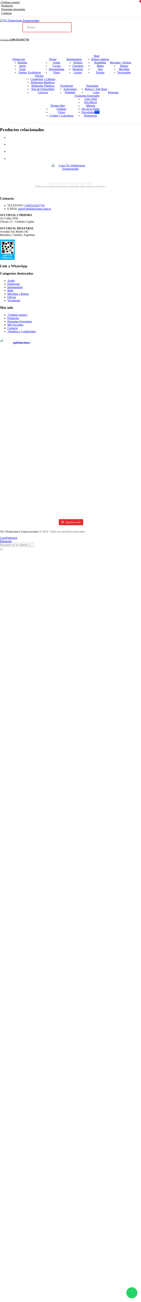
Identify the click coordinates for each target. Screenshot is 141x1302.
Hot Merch (90, 102)
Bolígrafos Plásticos (42, 85)
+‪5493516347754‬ (34, 205)
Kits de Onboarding (42, 89)
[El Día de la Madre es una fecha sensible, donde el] (106, 439)
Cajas (96, 92)
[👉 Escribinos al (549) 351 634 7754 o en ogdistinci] (35, 462)
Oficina (39, 75)
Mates (100, 65)
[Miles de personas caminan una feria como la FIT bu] (106, 367)
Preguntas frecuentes (13, 9)
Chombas (77, 65)
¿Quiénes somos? (10, 2)
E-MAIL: (12, 208)
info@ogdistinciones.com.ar (34, 208)
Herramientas (56, 69)
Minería (90, 105)
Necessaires (124, 72)
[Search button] (26, 34)
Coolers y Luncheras (61, 115)
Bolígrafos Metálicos (43, 82)
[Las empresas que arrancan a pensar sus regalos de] (35, 501)
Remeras (78, 69)
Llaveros (43, 92)
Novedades (91, 112)
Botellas (22, 62)
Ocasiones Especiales (87, 95)
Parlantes (70, 92)
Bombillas (100, 62)
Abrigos (77, 62)
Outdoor (61, 108)
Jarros (22, 65)
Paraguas (113, 92)
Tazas (22, 69)
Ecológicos (34, 72)
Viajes (61, 112)
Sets (100, 69)
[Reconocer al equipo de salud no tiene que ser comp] (35, 395)
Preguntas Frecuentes (19, 321)
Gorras (78, 72)
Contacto (6, 13)
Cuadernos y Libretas (42, 79)
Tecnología (66, 85)
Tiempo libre (57, 105)
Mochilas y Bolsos (120, 62)
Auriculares (70, 89)
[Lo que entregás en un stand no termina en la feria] (35, 363)
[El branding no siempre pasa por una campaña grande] (106, 402)
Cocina (56, 65)
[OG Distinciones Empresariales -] (19, 20)
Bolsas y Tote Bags (96, 89)
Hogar (53, 59)
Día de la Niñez (91, 108)
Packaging (92, 85)
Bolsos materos (100, 59)
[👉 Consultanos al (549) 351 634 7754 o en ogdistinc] (35, 427)
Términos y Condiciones (21, 331)
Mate (97, 55)
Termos (22, 72)
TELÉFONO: (15, 205)
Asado (56, 62)
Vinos (56, 72)
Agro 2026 (90, 99)
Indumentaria (74, 59)
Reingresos (90, 115)
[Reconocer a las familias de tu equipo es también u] (106, 470)
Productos (7, 5)
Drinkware (18, 59)
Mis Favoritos (15, 324)
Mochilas (124, 69)
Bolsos (124, 65)
